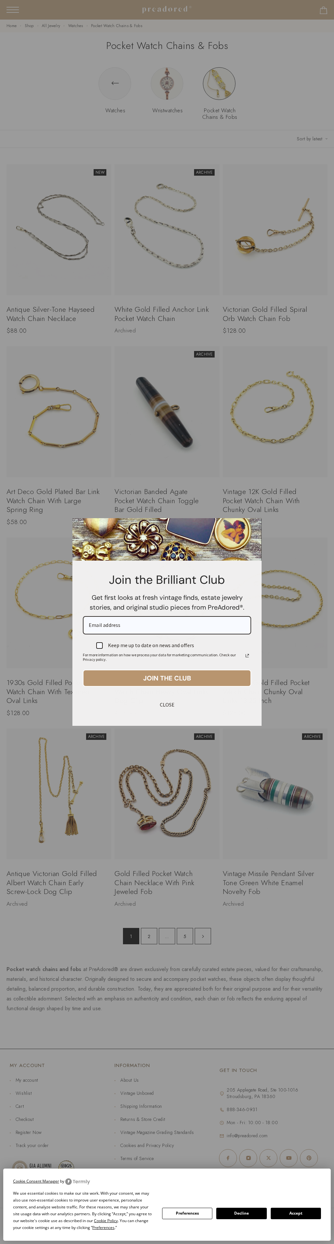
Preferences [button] (103, 1227)
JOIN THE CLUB (167, 678)
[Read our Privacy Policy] (247, 656)
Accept (295, 1213)
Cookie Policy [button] (106, 1220)
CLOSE (167, 704)
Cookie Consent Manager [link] (36, 1181)
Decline (241, 1213)
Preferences (187, 1213)
